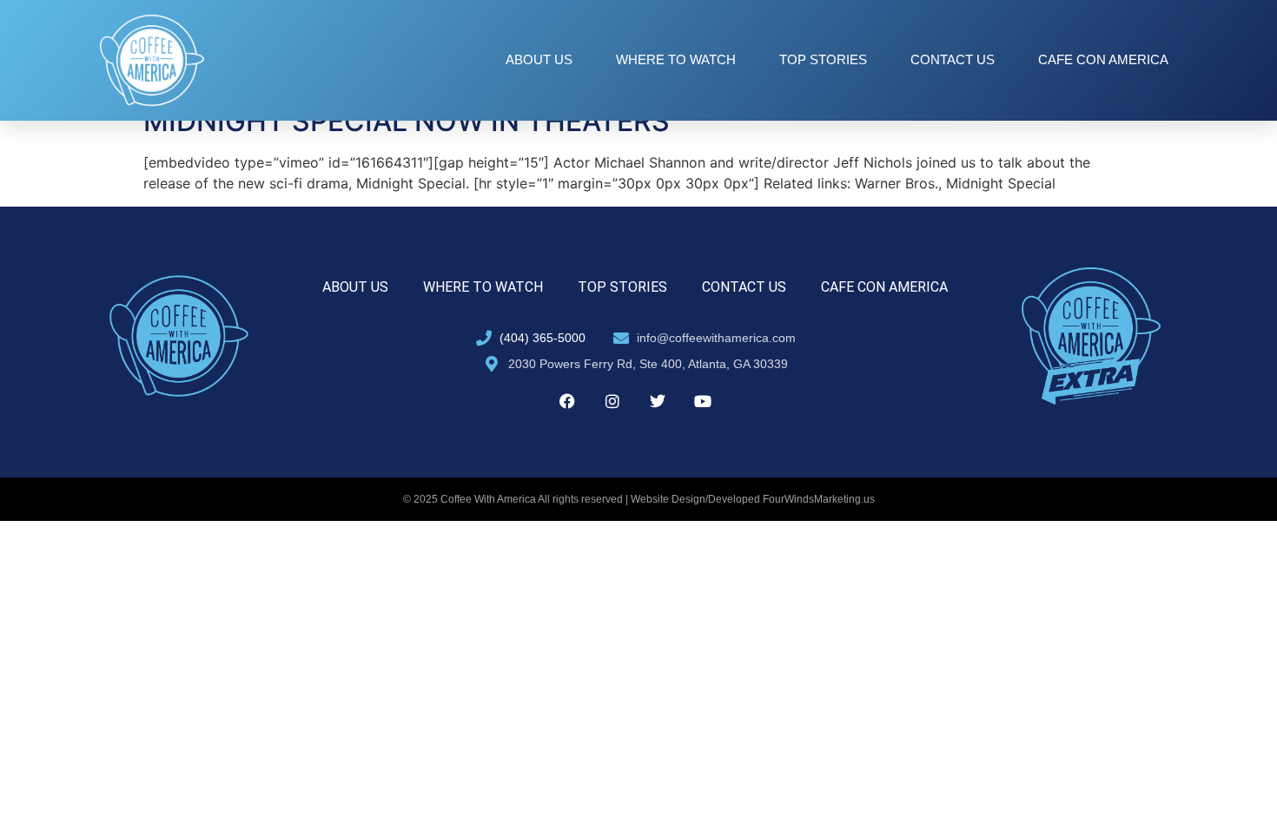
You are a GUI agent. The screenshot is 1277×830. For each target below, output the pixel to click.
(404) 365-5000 (543, 338)
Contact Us (952, 59)
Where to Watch (676, 59)
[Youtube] (702, 401)
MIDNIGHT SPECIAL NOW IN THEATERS (406, 121)
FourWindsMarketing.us (819, 499)
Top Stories (823, 59)
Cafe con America (1103, 59)
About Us (539, 59)
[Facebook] (567, 401)
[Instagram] (612, 401)
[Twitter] (657, 401)
